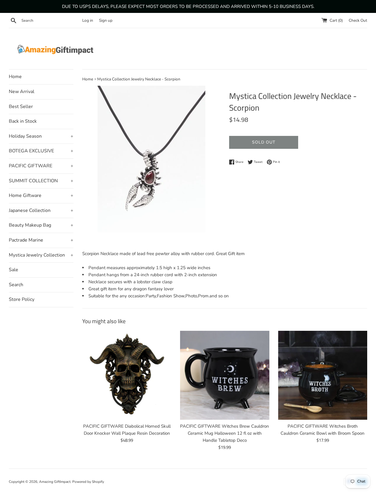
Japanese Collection (41, 210)
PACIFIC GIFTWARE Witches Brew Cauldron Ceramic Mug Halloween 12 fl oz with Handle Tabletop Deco (224, 433)
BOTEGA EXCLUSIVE (41, 151)
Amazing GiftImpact (54, 481)
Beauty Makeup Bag (41, 225)
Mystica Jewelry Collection (41, 255)
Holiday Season (41, 136)
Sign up (106, 20)
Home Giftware (41, 195)
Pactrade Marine (41, 240)
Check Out (358, 20)
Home (15, 76)
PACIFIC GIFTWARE (41, 166)
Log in (87, 20)
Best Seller (21, 106)
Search (16, 284)
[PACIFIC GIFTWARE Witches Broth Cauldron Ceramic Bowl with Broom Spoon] (322, 375)
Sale (13, 270)
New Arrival (21, 91)
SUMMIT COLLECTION (41, 181)
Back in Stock (23, 121)
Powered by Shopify (88, 481)
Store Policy (21, 299)
